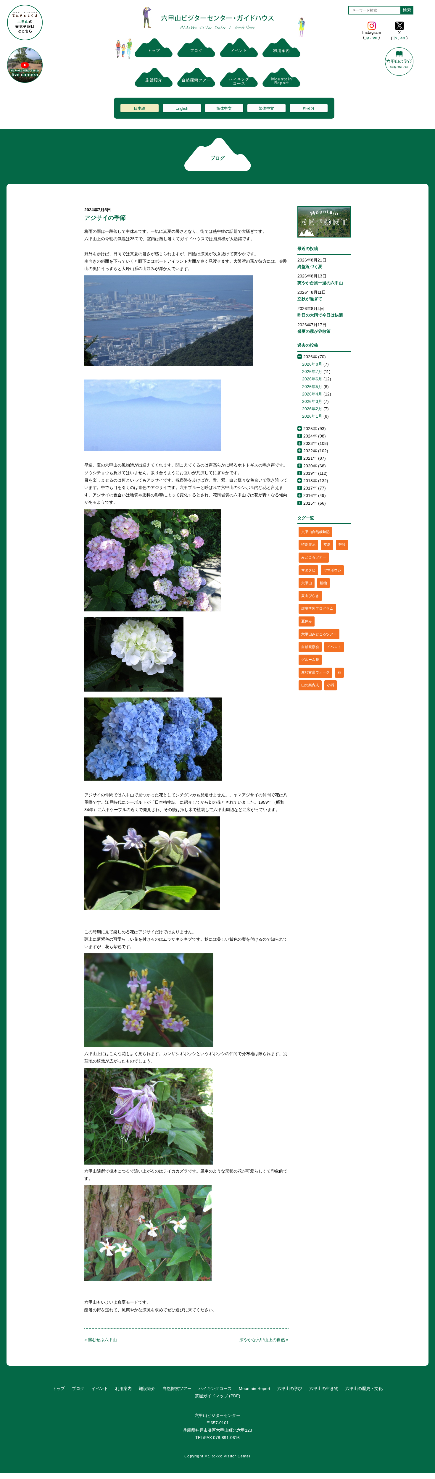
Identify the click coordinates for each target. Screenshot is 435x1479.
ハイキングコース (215, 1388)
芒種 (342, 544)
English (181, 108)
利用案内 (123, 1388)
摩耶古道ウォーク (315, 672)
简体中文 (224, 108)
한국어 (308, 108)
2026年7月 (312, 371)
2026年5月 (312, 386)
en (374, 37)
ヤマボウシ (332, 570)
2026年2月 (312, 408)
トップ (58, 1388)
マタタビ (308, 570)
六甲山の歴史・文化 (364, 1388)
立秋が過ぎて (309, 298)
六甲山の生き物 (323, 1388)
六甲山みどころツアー (319, 634)
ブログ (78, 1388)
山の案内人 (310, 685)
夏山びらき (310, 596)
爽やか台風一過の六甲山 (320, 282)
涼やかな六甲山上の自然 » (264, 1339)
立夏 (327, 544)
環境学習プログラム (317, 608)
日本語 (139, 108)
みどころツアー (313, 557)
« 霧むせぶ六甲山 (100, 1339)
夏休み (306, 621)
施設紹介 (147, 1388)
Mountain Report (254, 1388)
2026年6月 (312, 379)
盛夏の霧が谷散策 (314, 331)
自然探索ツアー (176, 1388)
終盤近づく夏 (309, 266)
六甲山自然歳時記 (315, 532)
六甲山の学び (289, 1388)
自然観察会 (310, 647)
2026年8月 (312, 364)
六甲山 (306, 583)
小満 (330, 685)
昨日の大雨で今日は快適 (320, 315)
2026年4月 (312, 394)
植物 (323, 583)
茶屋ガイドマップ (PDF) (217, 1396)
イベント (334, 647)
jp (367, 37)
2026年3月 (312, 401)
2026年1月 (312, 416)
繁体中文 (266, 108)
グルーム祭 (310, 660)
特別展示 (308, 544)
